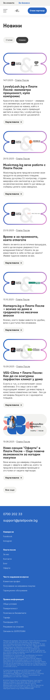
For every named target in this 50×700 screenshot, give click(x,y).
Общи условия (10, 604)
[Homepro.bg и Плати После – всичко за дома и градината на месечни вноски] (25, 283)
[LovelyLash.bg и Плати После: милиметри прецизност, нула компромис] (25, 64)
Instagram (7, 541)
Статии (9, 40)
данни (5, 675)
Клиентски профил (11, 581)
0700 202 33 (12, 514)
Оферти (6, 568)
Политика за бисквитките (14, 613)
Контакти (7, 559)
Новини (22, 40)
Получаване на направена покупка (19, 586)
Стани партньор (37, 11)
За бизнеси (24, 3)
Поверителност (10, 608)
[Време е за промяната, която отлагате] (25, 214)
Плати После (22, 80)
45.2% (16, 672)
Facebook (7, 536)
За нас (6, 554)
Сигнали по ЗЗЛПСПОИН (14, 631)
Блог (5, 563)
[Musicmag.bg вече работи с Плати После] (25, 142)
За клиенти (8, 3)
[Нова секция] (25, 425)
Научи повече (12, 122)
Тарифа (6, 617)
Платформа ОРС (10, 622)
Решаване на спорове (13, 627)
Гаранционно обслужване (15, 590)
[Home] (17, 11)
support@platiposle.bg (20, 520)
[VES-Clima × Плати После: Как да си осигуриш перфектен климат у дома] (25, 350)
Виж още (9, 490)
